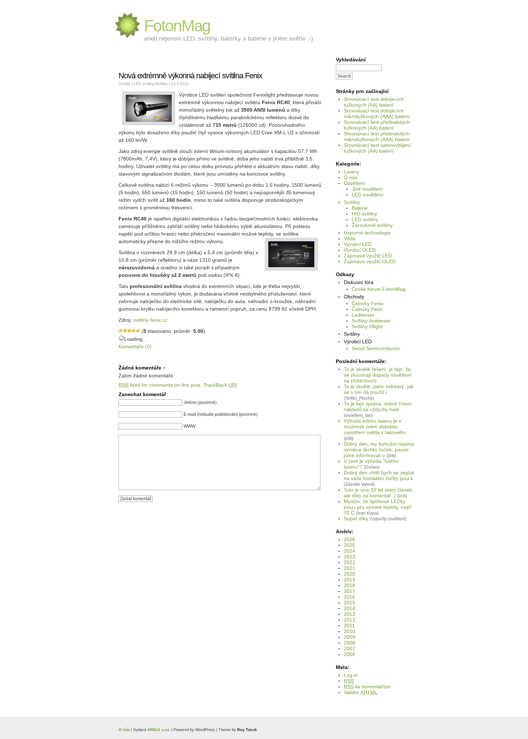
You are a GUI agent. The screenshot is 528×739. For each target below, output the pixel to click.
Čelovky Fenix (368, 303)
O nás (350, 177)
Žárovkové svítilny (372, 225)
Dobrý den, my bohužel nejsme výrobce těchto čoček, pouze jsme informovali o (379, 449)
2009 (349, 637)
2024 (349, 551)
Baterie (360, 208)
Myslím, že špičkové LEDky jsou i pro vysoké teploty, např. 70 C (378, 507)
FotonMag (177, 26)
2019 (349, 579)
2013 (349, 614)
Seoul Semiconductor (376, 348)
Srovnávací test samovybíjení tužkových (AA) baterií (377, 148)
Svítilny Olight (367, 326)
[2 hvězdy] (125, 331)
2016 (349, 597)
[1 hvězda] (121, 331)
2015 (349, 602)
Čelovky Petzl (367, 309)
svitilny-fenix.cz (150, 320)
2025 (349, 545)
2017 (349, 591)
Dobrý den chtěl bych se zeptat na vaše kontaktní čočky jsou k (379, 475)
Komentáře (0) (135, 346)
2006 (349, 654)
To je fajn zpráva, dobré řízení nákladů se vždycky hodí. (378, 406)
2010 (349, 631)
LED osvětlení (367, 194)
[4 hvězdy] (133, 331)
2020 (349, 574)
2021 (349, 568)
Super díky (356, 518)
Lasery (351, 172)
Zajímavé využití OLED (370, 261)
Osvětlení (354, 183)
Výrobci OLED (360, 250)
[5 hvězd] (138, 331)
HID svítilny (364, 214)
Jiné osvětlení (367, 189)
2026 (349, 539)
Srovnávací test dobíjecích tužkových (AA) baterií (374, 102)
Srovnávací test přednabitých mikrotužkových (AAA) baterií (377, 136)
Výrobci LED (358, 244)
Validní (361, 692)
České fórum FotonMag (379, 289)
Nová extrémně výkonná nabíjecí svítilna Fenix (190, 75)
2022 (349, 562)
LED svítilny (365, 219)
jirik (402, 495)
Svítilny (352, 202)
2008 (349, 643)
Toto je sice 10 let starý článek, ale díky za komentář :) (378, 492)
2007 (349, 648)
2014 (349, 608)
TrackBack (220, 385)
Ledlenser (363, 315)
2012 (349, 620)
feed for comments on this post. (160, 385)
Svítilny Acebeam (371, 321)
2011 (349, 625)
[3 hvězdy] (129, 331)
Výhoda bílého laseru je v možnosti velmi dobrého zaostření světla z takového (375, 426)
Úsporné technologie (367, 233)
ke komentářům (367, 686)
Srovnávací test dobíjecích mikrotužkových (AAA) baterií (376, 113)
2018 (349, 585)
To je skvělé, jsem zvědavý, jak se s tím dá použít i (378, 389)
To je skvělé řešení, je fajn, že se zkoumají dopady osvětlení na (377, 375)
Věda (350, 238)
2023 (349, 556)
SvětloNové (363, 380)
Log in (351, 675)
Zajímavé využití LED (368, 256)
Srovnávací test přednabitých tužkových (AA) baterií (377, 125)
